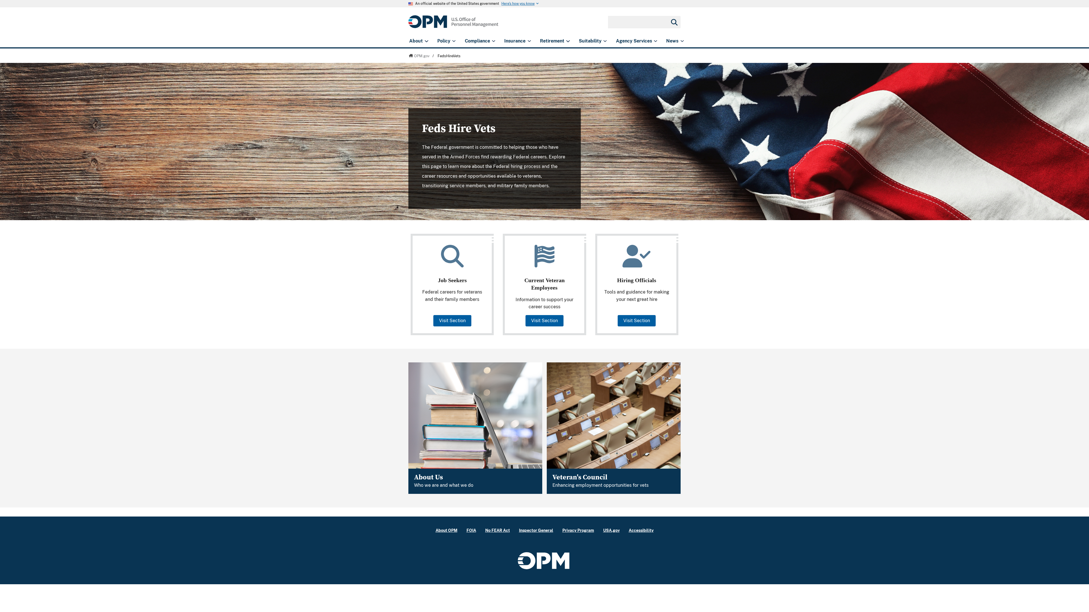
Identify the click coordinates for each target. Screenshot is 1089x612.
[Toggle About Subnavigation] (426, 41)
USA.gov (611, 530)
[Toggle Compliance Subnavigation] (493, 41)
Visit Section (452, 320)
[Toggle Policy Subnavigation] (453, 41)
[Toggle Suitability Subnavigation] (605, 41)
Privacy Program (578, 530)
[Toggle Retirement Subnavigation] (567, 41)
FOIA (471, 530)
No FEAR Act (497, 530)
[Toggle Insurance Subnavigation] (529, 41)
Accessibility (641, 530)
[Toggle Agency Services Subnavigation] (655, 41)
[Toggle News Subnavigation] (682, 41)
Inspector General (536, 530)
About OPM (446, 530)
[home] (453, 25)
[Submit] (674, 22)
